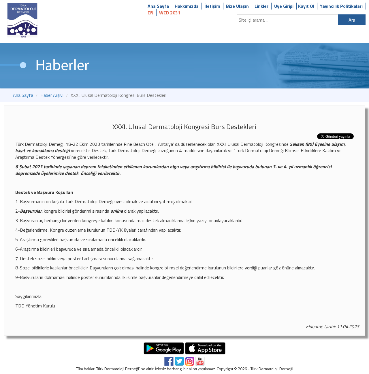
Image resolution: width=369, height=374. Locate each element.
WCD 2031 (169, 12)
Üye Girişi (283, 6)
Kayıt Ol (306, 6)
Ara (352, 19)
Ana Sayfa (158, 6)
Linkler (261, 6)
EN (150, 12)
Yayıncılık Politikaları (341, 6)
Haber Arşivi (51, 95)
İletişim (212, 6)
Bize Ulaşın (237, 6)
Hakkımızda (187, 6)
